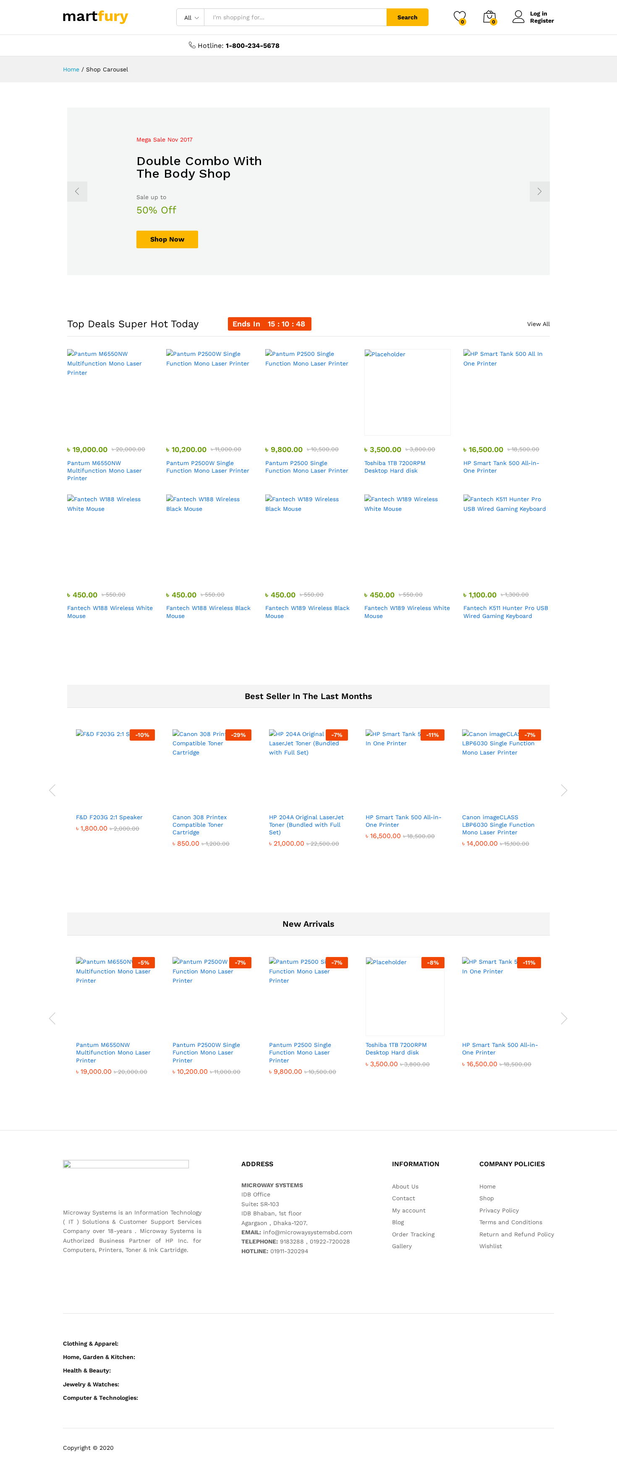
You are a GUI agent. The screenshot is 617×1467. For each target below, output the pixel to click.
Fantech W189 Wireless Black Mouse (307, 612)
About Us (405, 1186)
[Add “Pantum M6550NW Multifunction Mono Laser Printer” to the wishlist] (118, 426)
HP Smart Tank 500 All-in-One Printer (501, 467)
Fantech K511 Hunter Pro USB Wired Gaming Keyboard (505, 612)
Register (542, 20)
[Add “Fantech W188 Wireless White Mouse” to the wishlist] (118, 572)
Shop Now (167, 239)
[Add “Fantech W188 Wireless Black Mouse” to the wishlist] (217, 572)
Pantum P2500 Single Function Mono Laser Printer (306, 467)
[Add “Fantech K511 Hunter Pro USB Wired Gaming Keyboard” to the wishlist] (514, 572)
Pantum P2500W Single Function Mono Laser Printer (207, 467)
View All (538, 324)
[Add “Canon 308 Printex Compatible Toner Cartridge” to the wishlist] (219, 799)
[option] (308, 191)
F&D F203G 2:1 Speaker (109, 817)
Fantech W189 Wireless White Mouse (407, 612)
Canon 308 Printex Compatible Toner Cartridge (200, 825)
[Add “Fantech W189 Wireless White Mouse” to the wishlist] (415, 572)
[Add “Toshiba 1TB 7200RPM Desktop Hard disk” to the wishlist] (415, 426)
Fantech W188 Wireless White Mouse (110, 612)
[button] (79, 426)
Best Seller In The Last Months (308, 696)
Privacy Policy (499, 1210)
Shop (486, 1198)
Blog (398, 1222)
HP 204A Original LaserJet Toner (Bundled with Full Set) (306, 825)
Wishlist (490, 1246)
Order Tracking (413, 1234)
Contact (403, 1198)
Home (487, 1186)
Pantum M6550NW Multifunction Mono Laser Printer (104, 470)
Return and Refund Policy (516, 1234)
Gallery (402, 1246)
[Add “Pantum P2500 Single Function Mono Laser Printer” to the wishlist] (316, 426)
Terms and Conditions (510, 1222)
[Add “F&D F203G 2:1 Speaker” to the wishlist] (123, 799)
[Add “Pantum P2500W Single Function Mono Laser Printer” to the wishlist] (217, 426)
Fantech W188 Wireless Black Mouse (208, 612)
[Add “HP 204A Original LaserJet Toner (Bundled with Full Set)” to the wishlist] (316, 799)
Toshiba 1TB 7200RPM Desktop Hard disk (395, 467)
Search (407, 17)
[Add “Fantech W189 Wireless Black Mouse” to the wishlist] (316, 572)
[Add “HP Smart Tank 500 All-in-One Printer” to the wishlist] (514, 426)
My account (409, 1210)
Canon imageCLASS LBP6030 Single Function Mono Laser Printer (498, 825)
